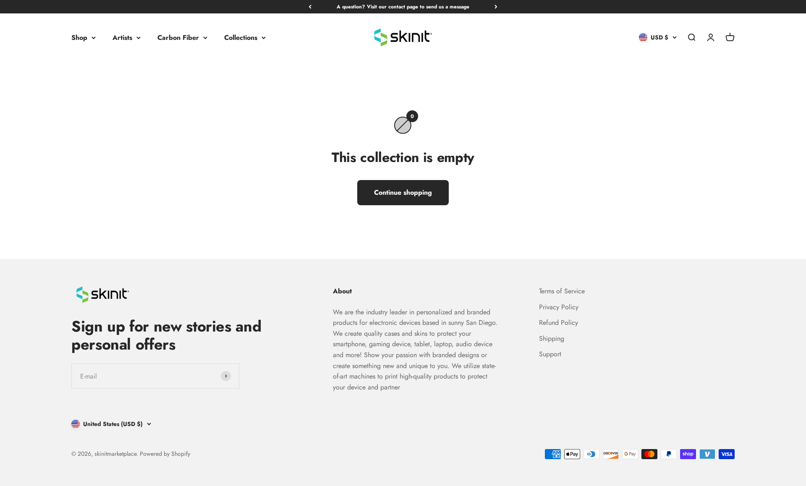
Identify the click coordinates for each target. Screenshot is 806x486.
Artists (122, 37)
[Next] (496, 7)
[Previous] (310, 7)
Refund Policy (558, 322)
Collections (240, 37)
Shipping (551, 338)
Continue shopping (403, 192)
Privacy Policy (558, 307)
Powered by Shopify (165, 453)
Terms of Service (562, 291)
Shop (79, 37)
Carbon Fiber (178, 37)
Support (550, 354)
